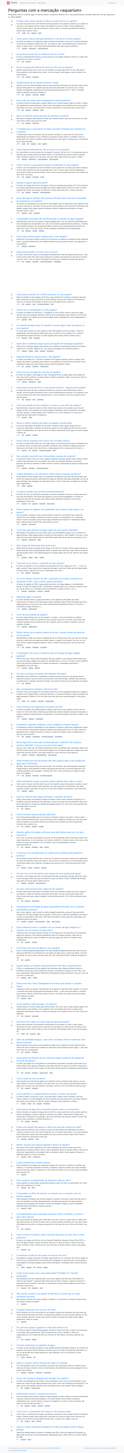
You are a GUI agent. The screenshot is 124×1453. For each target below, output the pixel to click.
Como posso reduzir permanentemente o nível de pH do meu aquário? (49, 39)
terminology (35, 1016)
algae (39, 382)
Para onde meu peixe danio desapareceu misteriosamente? (44, 100)
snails (30, 213)
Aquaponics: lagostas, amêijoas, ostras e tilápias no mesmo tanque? (48, 724)
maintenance (32, 48)
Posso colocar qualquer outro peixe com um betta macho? (43, 441)
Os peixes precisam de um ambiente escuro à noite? (40, 54)
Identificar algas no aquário (29, 597)
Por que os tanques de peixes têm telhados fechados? (41, 674)
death (39, 33)
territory (46, 847)
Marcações (41, 3)
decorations (32, 246)
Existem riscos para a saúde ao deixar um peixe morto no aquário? (47, 21)
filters (30, 319)
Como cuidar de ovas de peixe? (31, 1078)
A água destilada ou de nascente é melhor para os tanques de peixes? (49, 474)
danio (41, 110)
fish (28, 33)
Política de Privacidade (19, 1450)
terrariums (36, 868)
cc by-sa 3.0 (97, 1448)
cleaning (35, 435)
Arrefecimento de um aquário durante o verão (37, 83)
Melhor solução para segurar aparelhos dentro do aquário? (43, 1145)
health (24, 33)
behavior (24, 450)
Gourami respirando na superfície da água (36, 1345)
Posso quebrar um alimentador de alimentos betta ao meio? (44, 1180)
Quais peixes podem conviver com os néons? (37, 252)
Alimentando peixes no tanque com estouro (37, 1394)
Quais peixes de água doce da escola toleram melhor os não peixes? (48, 1109)
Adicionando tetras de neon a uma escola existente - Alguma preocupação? (51, 387)
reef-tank (40, 591)
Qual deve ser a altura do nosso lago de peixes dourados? (43, 1022)
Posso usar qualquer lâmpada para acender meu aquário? (43, 1378)
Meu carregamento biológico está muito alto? (37, 689)
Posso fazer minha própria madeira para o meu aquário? (42, 236)
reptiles (31, 351)
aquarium (33, 33)
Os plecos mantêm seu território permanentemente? (40, 492)
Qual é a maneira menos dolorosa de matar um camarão (42, 1363)
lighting (31, 668)
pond (39, 144)
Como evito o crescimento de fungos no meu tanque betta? (44, 1411)
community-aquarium (46, 261)
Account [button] (112, 3)
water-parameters (43, 48)
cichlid (42, 177)
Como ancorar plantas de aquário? (32, 615)
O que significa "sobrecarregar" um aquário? (37, 1004)
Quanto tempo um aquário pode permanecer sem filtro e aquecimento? (49, 966)
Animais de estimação (28, 3)
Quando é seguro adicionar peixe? (32, 183)
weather (35, 231)
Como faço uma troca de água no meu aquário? (38, 948)
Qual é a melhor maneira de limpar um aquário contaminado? (44, 423)
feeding (34, 1406)
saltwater (41, 231)
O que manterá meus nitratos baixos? (34, 1162)
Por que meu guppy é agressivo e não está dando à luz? (42, 1327)
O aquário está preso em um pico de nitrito (36, 1310)
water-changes (54, 159)
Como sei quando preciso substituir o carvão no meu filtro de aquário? (49, 405)
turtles (36, 351)
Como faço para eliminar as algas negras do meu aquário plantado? (47, 530)
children (31, 791)
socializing (35, 847)
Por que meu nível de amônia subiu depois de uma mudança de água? (49, 873)
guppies (45, 1267)
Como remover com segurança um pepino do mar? (40, 707)
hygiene (42, 557)
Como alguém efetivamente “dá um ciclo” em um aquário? (43, 149)
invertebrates (39, 719)
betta (34, 304)
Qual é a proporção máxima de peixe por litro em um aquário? (45, 67)
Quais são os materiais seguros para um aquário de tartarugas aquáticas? (50, 343)
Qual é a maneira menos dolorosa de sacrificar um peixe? (43, 116)
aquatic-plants (44, 366)
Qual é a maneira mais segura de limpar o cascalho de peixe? (44, 797)
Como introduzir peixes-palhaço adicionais (36, 814)
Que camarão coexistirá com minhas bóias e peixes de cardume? (46, 456)
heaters (35, 977)
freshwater (35, 77)
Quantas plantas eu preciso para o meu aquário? (39, 357)
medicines (31, 1139)
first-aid (39, 1267)
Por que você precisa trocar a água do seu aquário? (40, 889)
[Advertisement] (48, 279)
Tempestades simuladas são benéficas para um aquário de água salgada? (50, 219)
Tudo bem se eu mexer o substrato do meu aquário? (40, 563)
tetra (52, 304)
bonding (41, 826)
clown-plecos (50, 503)
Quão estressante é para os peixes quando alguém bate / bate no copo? (50, 781)
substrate (42, 351)
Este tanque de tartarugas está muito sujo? (36, 545)
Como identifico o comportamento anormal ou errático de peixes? (47, 1094)
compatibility (57, 261)
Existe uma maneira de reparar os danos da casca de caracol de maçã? (49, 1127)
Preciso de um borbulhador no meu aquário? (37, 310)
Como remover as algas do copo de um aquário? (39, 372)
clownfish (47, 1406)
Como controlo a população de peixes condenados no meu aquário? (48, 165)
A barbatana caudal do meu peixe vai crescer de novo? (42, 1255)
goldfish (42, 94)
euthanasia (36, 123)
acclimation (40, 399)
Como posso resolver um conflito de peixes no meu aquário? (44, 294)
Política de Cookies (54, 1448)
